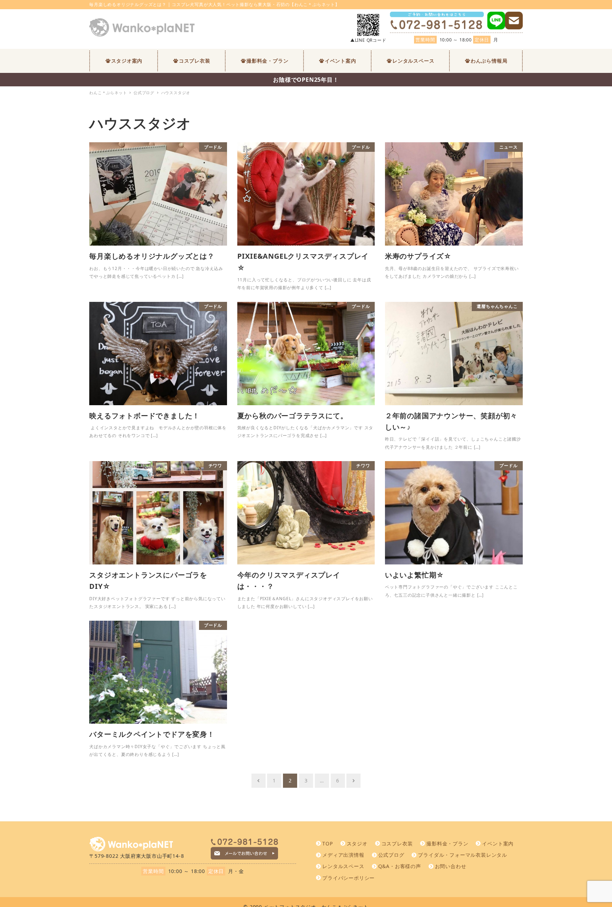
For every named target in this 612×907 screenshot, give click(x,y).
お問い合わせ (450, 866)
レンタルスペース (343, 866)
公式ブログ (391, 854)
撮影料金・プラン (447, 843)
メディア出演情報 (343, 854)
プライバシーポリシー (348, 877)
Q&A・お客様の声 (399, 866)
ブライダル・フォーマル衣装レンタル (462, 854)
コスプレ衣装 (397, 843)
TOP (327, 843)
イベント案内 (498, 843)
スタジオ (357, 843)
